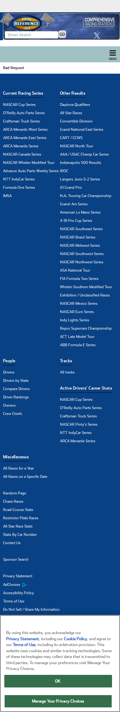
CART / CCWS (71, 138)
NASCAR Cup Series (19, 105)
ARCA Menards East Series (24, 138)
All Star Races (71, 113)
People (9, 360)
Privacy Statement (17, 576)
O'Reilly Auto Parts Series (24, 113)
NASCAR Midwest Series (80, 245)
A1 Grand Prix (71, 187)
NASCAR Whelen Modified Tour (28, 163)
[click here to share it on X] (98, 35)
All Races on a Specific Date (25, 476)
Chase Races (13, 501)
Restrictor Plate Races (20, 518)
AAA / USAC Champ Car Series (84, 154)
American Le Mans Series (80, 212)
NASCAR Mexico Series (79, 303)
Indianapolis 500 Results (80, 163)
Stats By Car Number (20, 534)
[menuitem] (31, 584)
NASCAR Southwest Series (82, 254)
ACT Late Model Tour (77, 337)
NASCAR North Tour (76, 146)
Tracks (66, 360)
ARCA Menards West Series (25, 129)
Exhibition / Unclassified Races (85, 295)
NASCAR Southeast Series (81, 229)
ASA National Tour (75, 270)
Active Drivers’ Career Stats (86, 388)
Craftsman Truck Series (21, 121)
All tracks (67, 372)
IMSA (7, 196)
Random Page (14, 493)
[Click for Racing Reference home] (60, 26)
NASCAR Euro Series (77, 312)
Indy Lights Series (74, 320)
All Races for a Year (18, 468)
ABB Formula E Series (78, 345)
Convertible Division (76, 121)
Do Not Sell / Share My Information (31, 609)
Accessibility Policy (18, 593)
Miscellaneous (16, 457)
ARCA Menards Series (20, 146)
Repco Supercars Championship (86, 328)
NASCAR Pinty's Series (79, 424)
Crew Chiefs (12, 414)
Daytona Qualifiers (75, 105)
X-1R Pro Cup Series (76, 221)
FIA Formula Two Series (79, 279)
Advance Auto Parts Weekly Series (31, 171)
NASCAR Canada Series (22, 154)
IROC (64, 171)
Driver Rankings (16, 397)
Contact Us (12, 543)
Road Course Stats (18, 510)
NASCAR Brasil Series (77, 237)
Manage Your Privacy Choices (58, 701)
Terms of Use (13, 601)
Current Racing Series (23, 93)
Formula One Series (19, 187)
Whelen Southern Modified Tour (86, 287)
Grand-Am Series (74, 204)
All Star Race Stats (18, 526)
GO (62, 34)
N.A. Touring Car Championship (85, 196)
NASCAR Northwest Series (81, 262)
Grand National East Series (81, 129)
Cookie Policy (75, 639)
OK (58, 681)
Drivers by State (16, 380)
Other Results (72, 93)
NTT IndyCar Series (19, 179)
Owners (9, 405)
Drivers (8, 372)
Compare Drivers (16, 389)
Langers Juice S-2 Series (80, 179)
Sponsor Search (16, 559)
